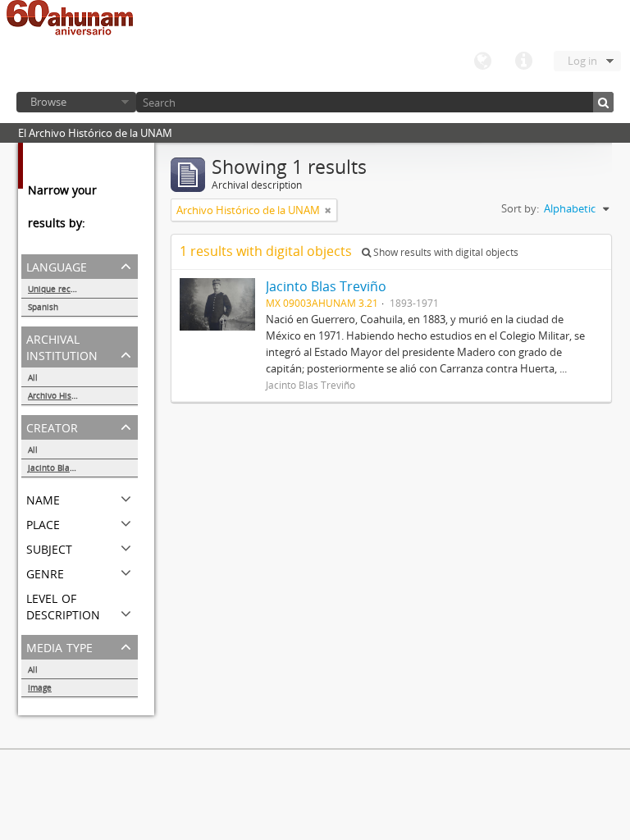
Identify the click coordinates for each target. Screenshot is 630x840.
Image (40, 687)
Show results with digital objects (444, 252)
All (33, 377)
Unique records (58, 288)
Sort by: (520, 208)
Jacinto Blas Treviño (67, 467)
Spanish (43, 307)
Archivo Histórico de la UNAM (83, 395)
